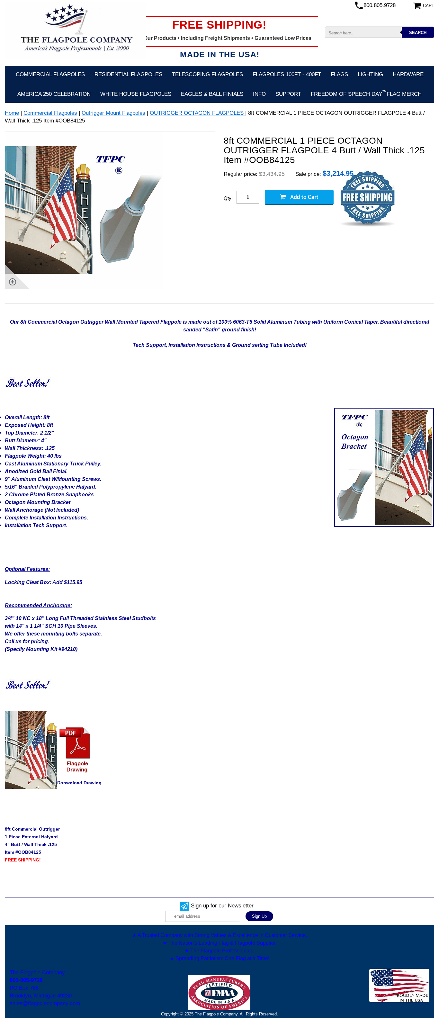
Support (288, 94)
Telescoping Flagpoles (207, 74)
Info (259, 94)
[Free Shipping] (367, 199)
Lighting (370, 74)
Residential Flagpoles (128, 74)
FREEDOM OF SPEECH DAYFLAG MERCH (366, 93)
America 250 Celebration (54, 94)
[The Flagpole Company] (75, 30)
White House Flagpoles (135, 94)
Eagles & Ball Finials (212, 94)
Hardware (408, 74)
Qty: (228, 198)
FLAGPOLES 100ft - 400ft (287, 74)
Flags (339, 74)
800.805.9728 (379, 5)
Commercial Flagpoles (50, 74)
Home (12, 113)
